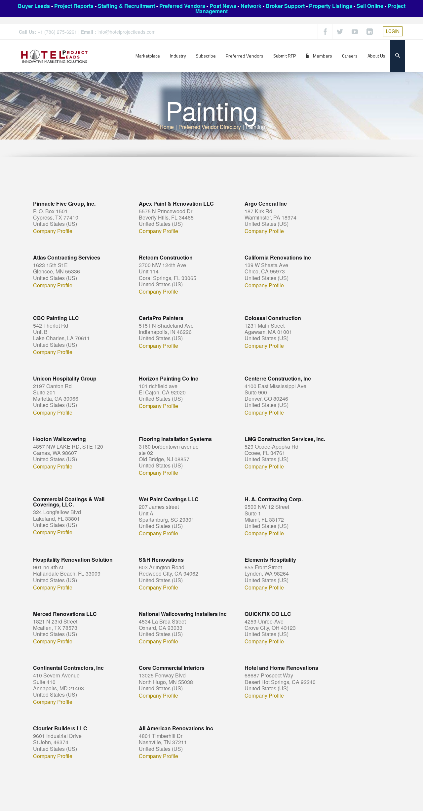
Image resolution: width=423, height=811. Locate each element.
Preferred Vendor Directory (209, 127)
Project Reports (74, 6)
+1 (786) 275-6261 (57, 31)
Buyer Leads (34, 6)
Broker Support (285, 6)
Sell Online (370, 6)
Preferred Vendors (182, 6)
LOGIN (393, 31)
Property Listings (330, 6)
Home (167, 127)
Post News (223, 6)
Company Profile (52, 231)
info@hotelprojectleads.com (126, 31)
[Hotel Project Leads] (54, 56)
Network (251, 6)
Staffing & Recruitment (126, 6)
